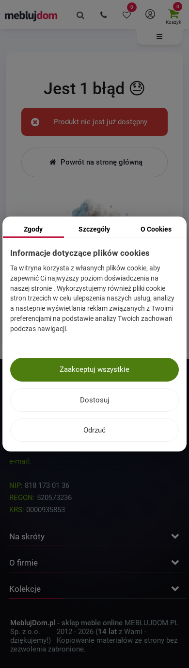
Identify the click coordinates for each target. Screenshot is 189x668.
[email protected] (60, 461)
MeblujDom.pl (32, 622)
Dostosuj (95, 400)
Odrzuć (94, 430)
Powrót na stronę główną (100, 162)
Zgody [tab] (33, 229)
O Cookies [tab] (156, 229)
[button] (159, 37)
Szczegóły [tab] (94, 229)
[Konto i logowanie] (150, 14)
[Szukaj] (80, 14)
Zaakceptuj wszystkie (94, 369)
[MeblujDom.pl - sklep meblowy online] (31, 15)
